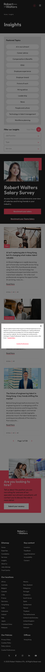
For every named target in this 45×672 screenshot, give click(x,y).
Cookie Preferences (22, 343)
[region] (22, 336)
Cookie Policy (11, 338)
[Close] (40, 325)
